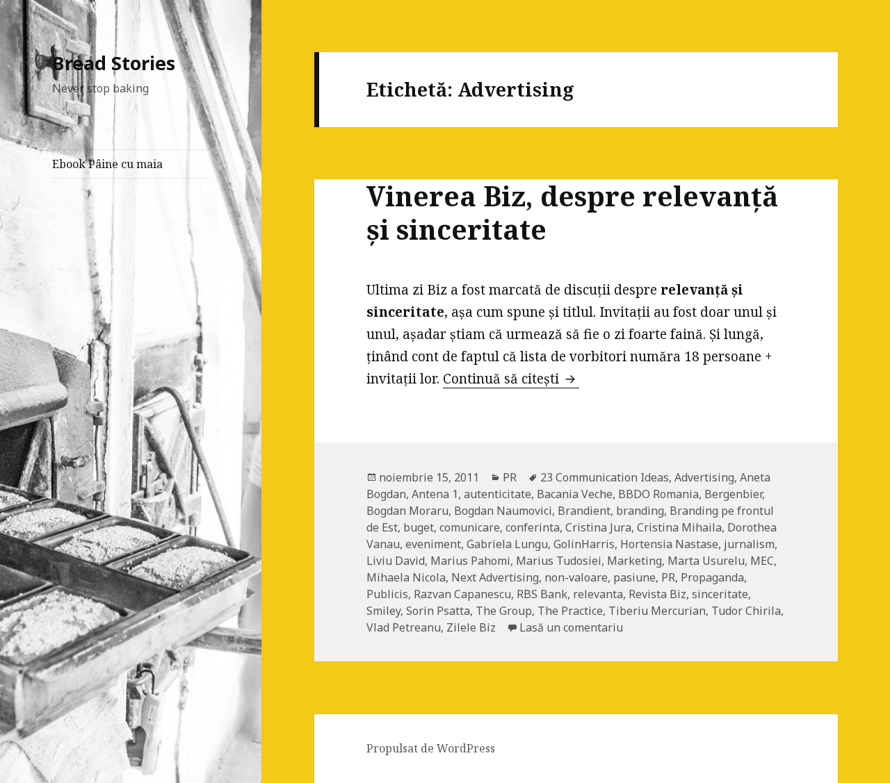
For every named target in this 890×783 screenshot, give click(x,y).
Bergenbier (733, 494)
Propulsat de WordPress (430, 748)
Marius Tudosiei (558, 560)
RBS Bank (542, 594)
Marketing (634, 560)
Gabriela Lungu (507, 544)
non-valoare (576, 577)
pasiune (634, 577)
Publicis (387, 594)
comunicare (469, 527)
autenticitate (497, 494)
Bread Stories (113, 63)
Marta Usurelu (706, 560)
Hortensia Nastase (669, 544)
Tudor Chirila (746, 610)
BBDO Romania (658, 494)
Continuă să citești (511, 379)
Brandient (584, 510)
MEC (762, 560)
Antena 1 (435, 494)
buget (418, 527)
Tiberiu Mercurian (657, 610)
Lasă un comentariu (571, 627)
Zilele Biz (471, 627)
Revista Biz (657, 594)
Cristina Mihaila (679, 527)
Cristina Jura (598, 527)
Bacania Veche (575, 494)
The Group (504, 610)
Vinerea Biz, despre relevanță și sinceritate (572, 212)
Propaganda (712, 577)
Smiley (383, 610)
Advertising (704, 477)
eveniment (433, 544)
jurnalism (749, 544)
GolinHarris (584, 544)
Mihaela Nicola (406, 577)
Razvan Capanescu (462, 594)
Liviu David (395, 560)
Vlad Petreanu (403, 627)
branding (640, 510)
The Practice (570, 610)
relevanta (598, 594)
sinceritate (720, 594)
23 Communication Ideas (604, 477)
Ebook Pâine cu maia (107, 164)
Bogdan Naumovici (503, 510)
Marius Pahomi (470, 560)
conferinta (532, 527)
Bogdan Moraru (407, 510)
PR (510, 477)
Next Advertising (495, 577)
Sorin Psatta (438, 610)
